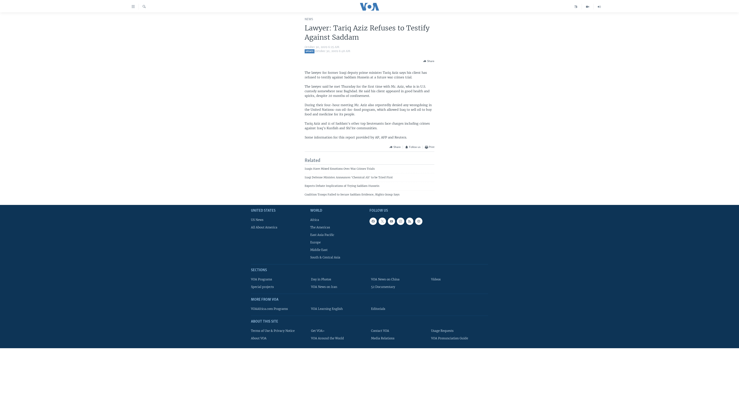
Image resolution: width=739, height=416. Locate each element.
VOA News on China (385, 279)
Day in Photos (321, 279)
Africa (314, 220)
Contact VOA (380, 331)
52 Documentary (383, 287)
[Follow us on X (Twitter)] (382, 221)
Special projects (262, 287)
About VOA (259, 338)
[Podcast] (418, 221)
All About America (264, 227)
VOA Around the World (327, 338)
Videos (436, 279)
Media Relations (383, 338)
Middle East (319, 250)
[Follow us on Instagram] (400, 221)
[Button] (428, 61)
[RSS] (409, 221)
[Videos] (588, 7)
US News (257, 220)
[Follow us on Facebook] (373, 221)
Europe (315, 242)
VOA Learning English (327, 309)
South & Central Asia (325, 257)
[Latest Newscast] (599, 7)
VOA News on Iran (324, 287)
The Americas (320, 227)
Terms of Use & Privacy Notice (273, 331)
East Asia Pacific (322, 235)
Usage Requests (442, 331)
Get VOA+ (318, 331)
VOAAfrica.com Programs (269, 309)
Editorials (378, 309)
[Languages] (576, 7)
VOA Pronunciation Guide (449, 338)
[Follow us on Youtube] (391, 221)
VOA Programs (261, 279)
